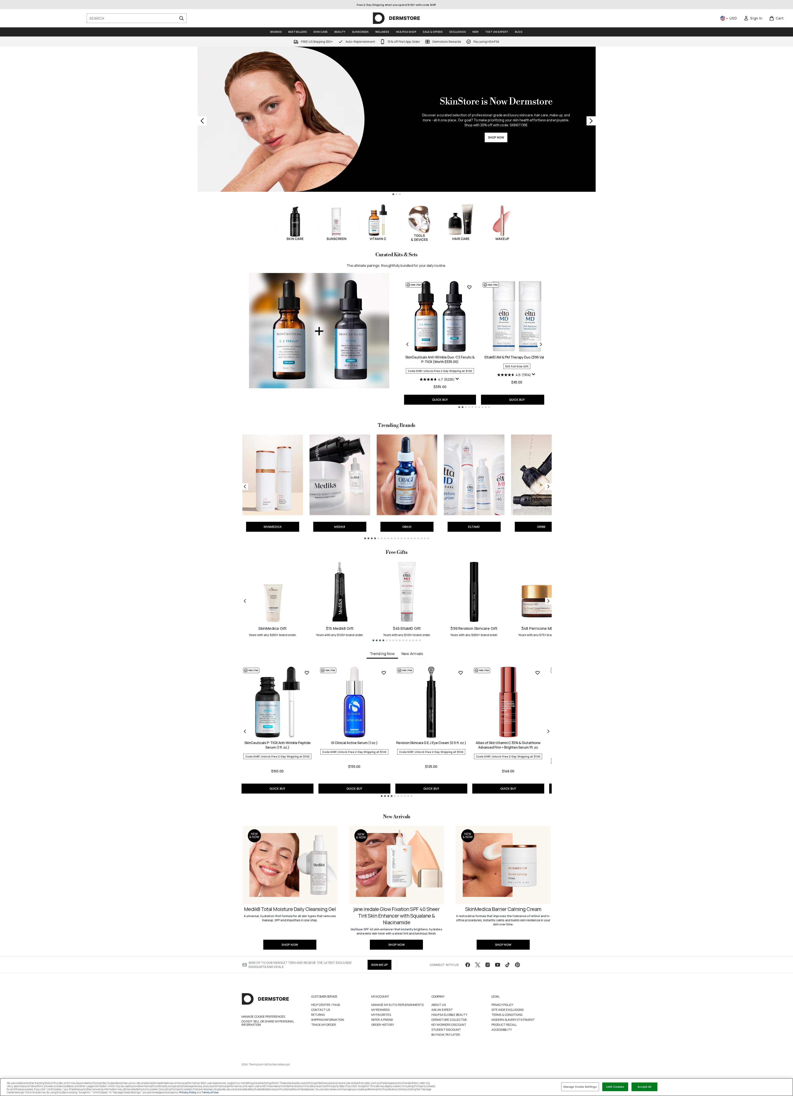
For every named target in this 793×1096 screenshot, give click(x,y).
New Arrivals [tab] (412, 653)
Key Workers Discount (448, 1025)
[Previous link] (245, 486)
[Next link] (548, 486)
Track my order (323, 1025)
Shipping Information (327, 1020)
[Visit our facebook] (468, 965)
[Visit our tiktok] (507, 965)
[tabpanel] (397, 731)
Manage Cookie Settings (580, 1087)
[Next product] (541, 344)
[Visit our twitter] (478, 965)
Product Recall (504, 1025)
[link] (753, 18)
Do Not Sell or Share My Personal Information (268, 1023)
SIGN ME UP (379, 965)
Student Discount (446, 1030)
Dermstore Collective (449, 1020)
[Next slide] (591, 120)
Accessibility (502, 1030)
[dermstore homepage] (396, 18)
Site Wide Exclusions (508, 1010)
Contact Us (320, 1010)
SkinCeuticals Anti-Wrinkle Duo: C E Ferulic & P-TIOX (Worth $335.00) (440, 359)
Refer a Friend (382, 1020)
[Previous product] (407, 344)
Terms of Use (210, 1092)
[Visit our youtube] (498, 965)
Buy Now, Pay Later (445, 1035)
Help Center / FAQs (325, 1005)
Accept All (644, 1087)
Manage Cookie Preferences (263, 1016)
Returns (318, 1015)
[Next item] (548, 731)
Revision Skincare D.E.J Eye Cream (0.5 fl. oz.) (431, 742)
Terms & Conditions (507, 1015)
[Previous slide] (202, 120)
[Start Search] (181, 18)
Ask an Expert (442, 1010)
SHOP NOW (496, 137)
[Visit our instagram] (488, 965)
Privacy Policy (502, 1005)
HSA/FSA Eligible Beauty (449, 1015)
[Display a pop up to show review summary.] (457, 379)
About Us (438, 1005)
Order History (382, 1025)
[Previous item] (245, 731)
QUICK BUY (440, 400)
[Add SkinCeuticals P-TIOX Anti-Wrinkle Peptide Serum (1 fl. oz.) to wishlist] (307, 673)
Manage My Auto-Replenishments (397, 1005)
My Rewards (380, 1010)
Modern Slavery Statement (513, 1020)
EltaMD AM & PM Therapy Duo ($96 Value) (517, 357)
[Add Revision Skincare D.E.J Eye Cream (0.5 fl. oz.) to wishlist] (461, 673)
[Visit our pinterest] (517, 965)
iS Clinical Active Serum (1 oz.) (354, 742)
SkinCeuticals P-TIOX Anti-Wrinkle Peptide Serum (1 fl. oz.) (277, 745)
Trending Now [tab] (382, 653)
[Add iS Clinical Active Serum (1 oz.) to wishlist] (384, 673)
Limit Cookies (615, 1087)
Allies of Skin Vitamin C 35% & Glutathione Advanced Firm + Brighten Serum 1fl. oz (508, 745)
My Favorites (381, 1015)
